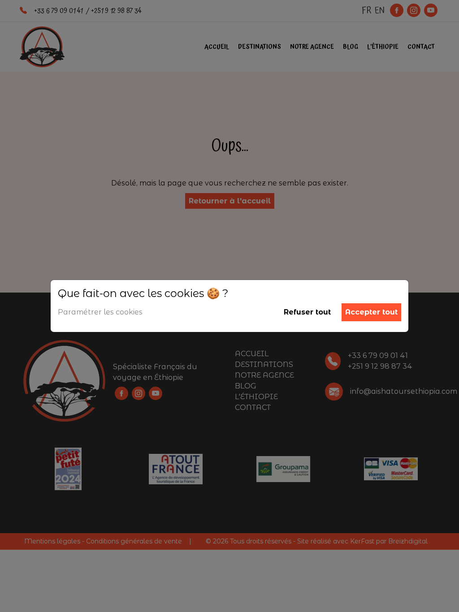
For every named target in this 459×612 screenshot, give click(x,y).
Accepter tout (371, 312)
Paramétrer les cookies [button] (100, 312)
